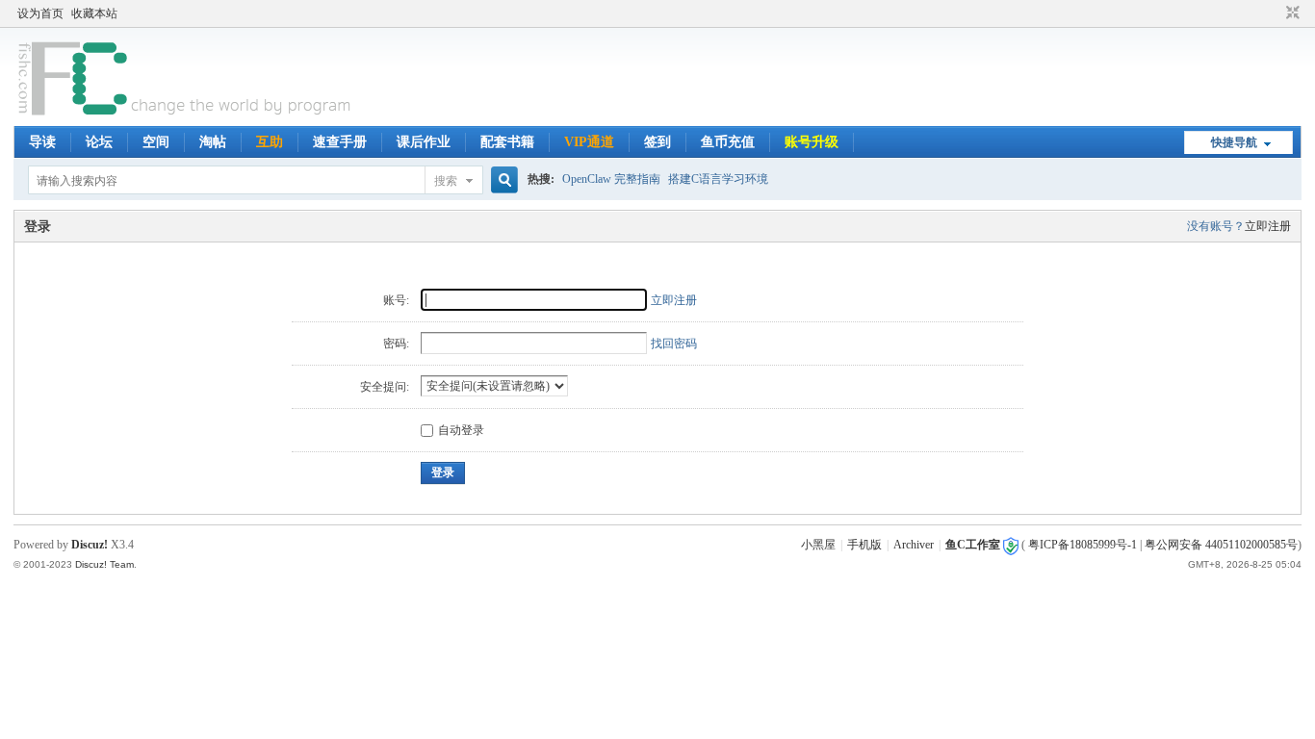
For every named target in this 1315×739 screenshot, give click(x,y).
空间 (155, 142)
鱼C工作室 (972, 544)
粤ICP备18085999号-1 (1082, 544)
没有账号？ (1216, 226)
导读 (42, 142)
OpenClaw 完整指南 (611, 179)
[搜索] (501, 180)
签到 (657, 142)
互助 (269, 142)
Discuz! (89, 544)
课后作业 (424, 142)
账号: (396, 300)
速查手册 (340, 142)
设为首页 (40, 13)
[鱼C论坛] (186, 114)
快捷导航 (1234, 142)
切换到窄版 (1290, 13)
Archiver (913, 544)
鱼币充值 (728, 142)
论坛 (99, 142)
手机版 (864, 544)
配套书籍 (507, 142)
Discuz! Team (104, 564)
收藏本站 (94, 13)
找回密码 (674, 343)
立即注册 (1268, 226)
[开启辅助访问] (1274, 13)
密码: (396, 343)
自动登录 (461, 430)
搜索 (445, 181)
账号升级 (811, 142)
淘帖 (212, 142)
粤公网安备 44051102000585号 (1221, 544)
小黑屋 (818, 544)
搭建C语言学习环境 (718, 179)
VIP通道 (589, 142)
